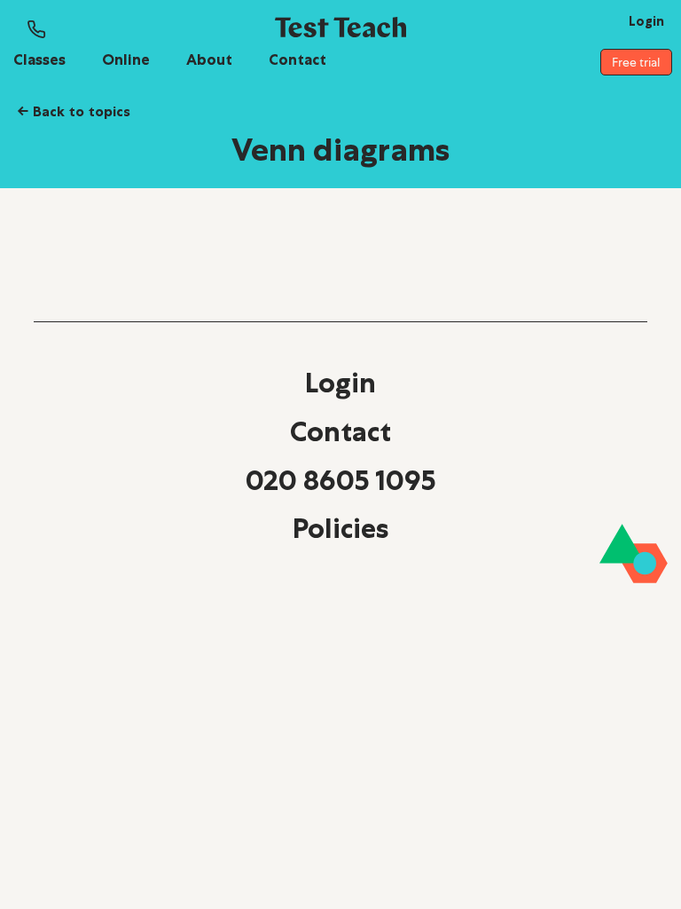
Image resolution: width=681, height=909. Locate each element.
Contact (297, 59)
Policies (340, 528)
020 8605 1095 (340, 480)
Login (340, 382)
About (209, 59)
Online (126, 59)
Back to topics (73, 111)
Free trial (636, 62)
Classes (39, 59)
